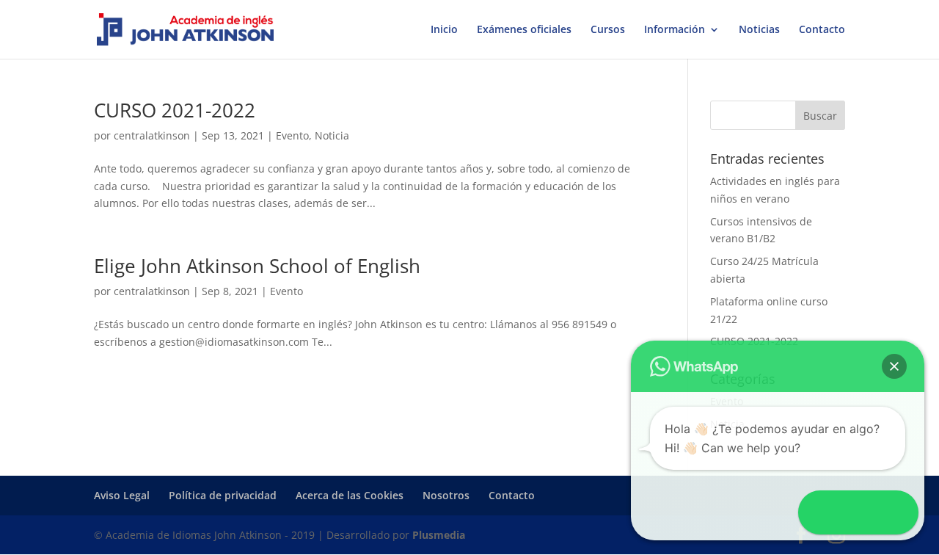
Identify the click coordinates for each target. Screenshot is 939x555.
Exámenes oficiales (524, 30)
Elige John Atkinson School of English (257, 266)
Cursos (608, 30)
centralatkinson (152, 135)
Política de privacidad (223, 495)
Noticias (759, 30)
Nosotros (446, 495)
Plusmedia (438, 535)
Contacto (822, 30)
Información (674, 30)
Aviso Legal (122, 495)
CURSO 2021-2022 (174, 110)
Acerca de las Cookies (349, 495)
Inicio (444, 30)
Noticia (332, 135)
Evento (292, 135)
